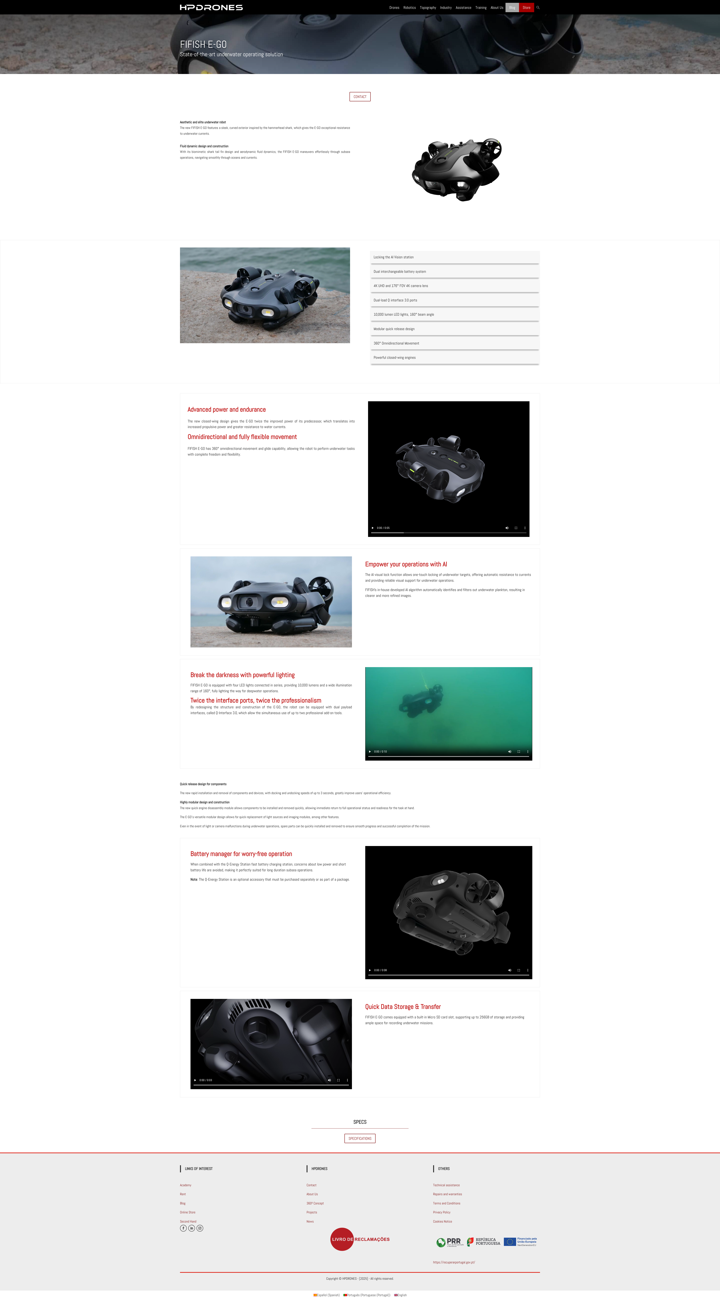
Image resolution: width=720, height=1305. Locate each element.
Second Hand (188, 1221)
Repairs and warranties (447, 1194)
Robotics (410, 7)
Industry (446, 7)
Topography (428, 7)
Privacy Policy (441, 1212)
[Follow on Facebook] (183, 1228)
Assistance (463, 7)
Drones (394, 7)
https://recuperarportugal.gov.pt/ (454, 1262)
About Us (497, 7)
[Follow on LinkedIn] (191, 1228)
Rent (183, 1194)
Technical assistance (446, 1185)
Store (526, 7)
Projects (312, 1212)
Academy (185, 1185)
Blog (512, 7)
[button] (538, 7)
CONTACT (360, 96)
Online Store (187, 1212)
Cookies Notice (442, 1221)
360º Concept (315, 1203)
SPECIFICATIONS (360, 1138)
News (310, 1221)
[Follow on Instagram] (199, 1228)
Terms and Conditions (446, 1203)
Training (481, 7)
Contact (311, 1185)
